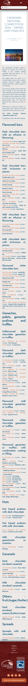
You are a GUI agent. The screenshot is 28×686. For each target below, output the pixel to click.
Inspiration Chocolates (9, 461)
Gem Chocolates (7, 362)
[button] (21, 2)
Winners (14, 40)
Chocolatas (5, 465)
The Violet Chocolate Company (10, 175)
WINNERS (14, 646)
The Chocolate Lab (7, 360)
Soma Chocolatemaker (8, 158)
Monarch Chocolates (8, 154)
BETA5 (4, 345)
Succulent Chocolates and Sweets (11, 469)
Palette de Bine (6, 151)
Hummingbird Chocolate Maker (10, 143)
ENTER (14, 650)
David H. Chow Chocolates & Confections (14, 302)
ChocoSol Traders (7, 141)
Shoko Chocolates (7, 272)
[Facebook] (8, 675)
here (24, 102)
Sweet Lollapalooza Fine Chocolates (14, 341)
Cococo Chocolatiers (8, 198)
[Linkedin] (19, 675)
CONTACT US (14, 652)
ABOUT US (14, 648)
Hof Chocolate (6, 209)
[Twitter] (12, 675)
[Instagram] (15, 675)
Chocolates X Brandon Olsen (10, 390)
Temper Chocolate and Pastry (10, 571)
